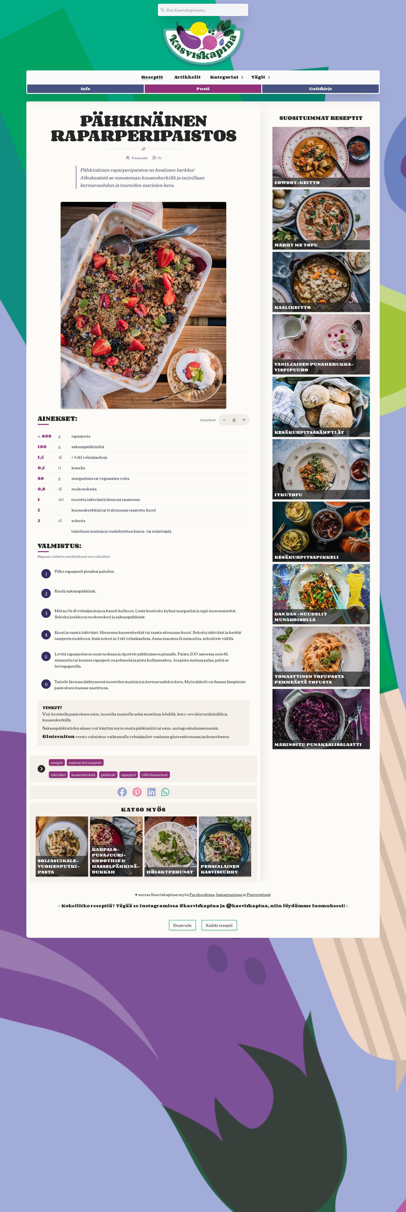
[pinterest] (137, 792)
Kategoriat (224, 77)
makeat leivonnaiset (85, 762)
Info (85, 89)
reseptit (57, 762)
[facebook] (122, 792)
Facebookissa (202, 894)
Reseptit (152, 77)
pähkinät (108, 775)
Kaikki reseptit (219, 925)
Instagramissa (229, 894)
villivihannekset (155, 775)
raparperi (128, 775)
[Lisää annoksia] (244, 420)
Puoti (203, 89)
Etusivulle (182, 925)
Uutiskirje (320, 89)
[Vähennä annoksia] (224, 420)
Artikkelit (187, 77)
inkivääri (58, 775)
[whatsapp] (165, 792)
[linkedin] (151, 792)
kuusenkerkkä (83, 775)
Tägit (258, 77)
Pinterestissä (258, 894)
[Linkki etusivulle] (203, 42)
